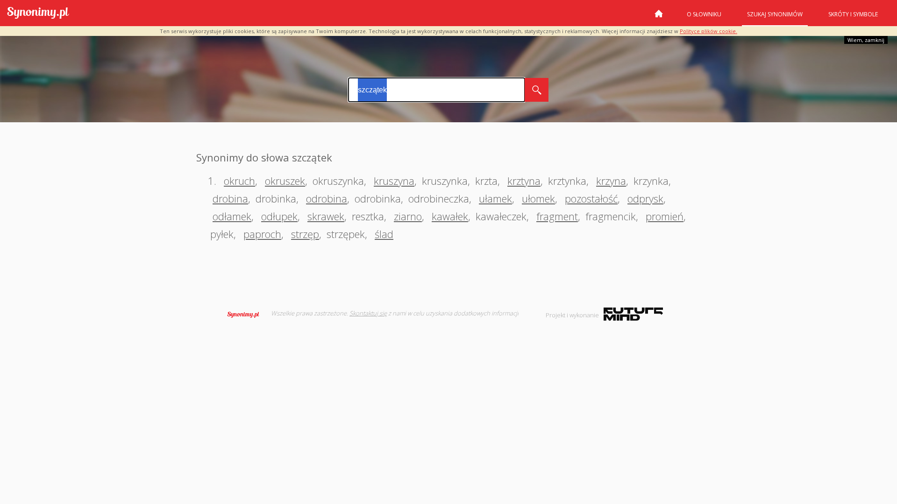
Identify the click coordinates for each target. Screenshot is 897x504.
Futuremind (633, 314)
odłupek (279, 216)
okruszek (285, 181)
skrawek (325, 216)
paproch (262, 234)
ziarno (408, 216)
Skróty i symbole (853, 14)
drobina (230, 198)
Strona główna (658, 17)
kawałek (450, 216)
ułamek (495, 198)
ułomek (538, 198)
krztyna (524, 181)
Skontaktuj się (368, 313)
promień (664, 216)
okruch (239, 181)
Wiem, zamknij (865, 39)
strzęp (305, 234)
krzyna (611, 181)
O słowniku (704, 14)
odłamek (232, 216)
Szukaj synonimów (775, 14)
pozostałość (591, 198)
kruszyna (394, 181)
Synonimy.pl (38, 13)
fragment (557, 216)
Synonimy (246, 314)
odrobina (326, 198)
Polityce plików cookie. (708, 31)
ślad (384, 234)
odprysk (645, 198)
